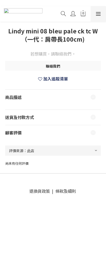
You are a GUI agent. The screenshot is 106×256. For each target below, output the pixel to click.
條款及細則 (65, 191)
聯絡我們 (53, 66)
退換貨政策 (40, 191)
